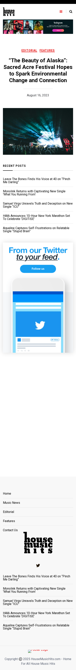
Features (47, 50)
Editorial (29, 50)
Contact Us (10, 530)
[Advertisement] (38, 410)
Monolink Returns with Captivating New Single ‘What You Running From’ (34, 193)
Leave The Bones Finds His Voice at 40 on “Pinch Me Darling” (36, 181)
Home (7, 493)
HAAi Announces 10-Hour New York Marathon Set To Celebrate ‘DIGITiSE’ (36, 217)
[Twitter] (38, 565)
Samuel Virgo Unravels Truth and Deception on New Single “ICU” (38, 205)
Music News (11, 503)
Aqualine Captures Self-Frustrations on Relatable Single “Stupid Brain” (36, 230)
